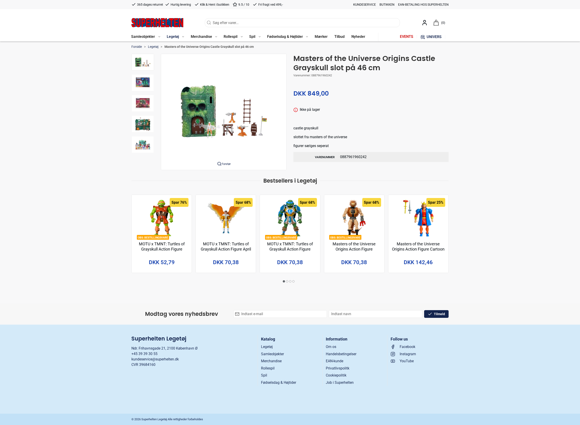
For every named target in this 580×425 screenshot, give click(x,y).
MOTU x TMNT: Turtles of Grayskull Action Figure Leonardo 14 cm (290, 249)
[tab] (284, 281)
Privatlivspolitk (337, 368)
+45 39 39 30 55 (144, 354)
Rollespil (268, 368)
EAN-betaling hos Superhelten (423, 4)
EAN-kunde (334, 361)
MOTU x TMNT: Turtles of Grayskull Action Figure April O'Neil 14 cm (226, 249)
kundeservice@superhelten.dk (155, 359)
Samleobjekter (272, 354)
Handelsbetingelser (341, 354)
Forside (136, 46)
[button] (145, 37)
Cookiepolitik (336, 375)
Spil (264, 375)
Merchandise (271, 361)
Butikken (386, 4)
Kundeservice (364, 4)
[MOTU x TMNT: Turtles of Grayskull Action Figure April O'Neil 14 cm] (225, 218)
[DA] (157, 22)
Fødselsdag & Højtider (278, 382)
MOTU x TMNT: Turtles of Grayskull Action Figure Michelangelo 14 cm (162, 249)
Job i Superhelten (340, 382)
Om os (331, 347)
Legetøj (153, 46)
